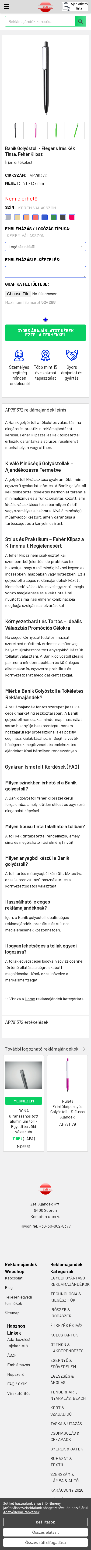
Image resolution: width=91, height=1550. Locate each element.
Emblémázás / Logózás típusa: (37, 232)
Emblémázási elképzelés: (32, 259)
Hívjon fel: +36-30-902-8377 (46, 1226)
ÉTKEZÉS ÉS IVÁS (66, 1325)
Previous (77, 1049)
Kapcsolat (14, 1277)
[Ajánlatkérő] (76, 6)
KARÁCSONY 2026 (66, 1490)
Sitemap (12, 1312)
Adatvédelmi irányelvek (21, 1512)
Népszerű (15, 1374)
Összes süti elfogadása (45, 1542)
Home (30, 998)
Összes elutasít (45, 1532)
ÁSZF (12, 1355)
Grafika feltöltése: (27, 284)
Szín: (30, 207)
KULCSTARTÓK (64, 1334)
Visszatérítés (18, 1393)
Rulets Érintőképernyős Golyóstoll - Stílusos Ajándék (67, 1108)
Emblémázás (18, 1364)
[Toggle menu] (6, 6)
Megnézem (24, 1100)
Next (83, 1049)
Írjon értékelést (18, 162)
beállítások (45, 1522)
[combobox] (45, 21)
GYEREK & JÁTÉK (66, 1448)
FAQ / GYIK (17, 1383)
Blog (9, 1287)
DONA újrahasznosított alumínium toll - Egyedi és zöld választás (23, 1121)
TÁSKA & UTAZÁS (66, 1423)
